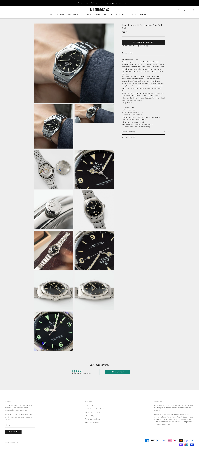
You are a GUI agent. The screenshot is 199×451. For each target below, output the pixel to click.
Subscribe (13, 432)
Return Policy (89, 415)
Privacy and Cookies (92, 422)
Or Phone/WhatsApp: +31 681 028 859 (135, 46)
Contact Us (89, 405)
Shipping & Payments (92, 412)
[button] (143, 53)
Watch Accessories (92, 14)
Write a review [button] (118, 372)
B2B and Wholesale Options (94, 409)
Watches (60, 14)
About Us (132, 14)
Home (51, 14)
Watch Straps (74, 14)
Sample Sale (145, 14)
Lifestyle (108, 14)
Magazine (120, 14)
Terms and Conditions (92, 419)
